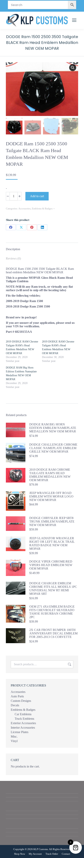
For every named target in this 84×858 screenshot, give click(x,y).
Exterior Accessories (23, 723)
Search (69, 664)
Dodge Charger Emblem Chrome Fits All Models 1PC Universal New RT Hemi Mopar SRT (53, 588)
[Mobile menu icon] (74, 20)
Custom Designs (21, 700)
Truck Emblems (24, 718)
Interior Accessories (23, 727)
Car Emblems (23, 714)
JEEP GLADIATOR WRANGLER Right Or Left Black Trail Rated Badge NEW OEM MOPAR (51, 543)
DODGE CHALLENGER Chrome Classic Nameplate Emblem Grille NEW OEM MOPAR (53, 448)
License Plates (19, 732)
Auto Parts (17, 696)
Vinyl (14, 741)
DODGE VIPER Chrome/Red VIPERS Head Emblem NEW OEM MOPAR (50, 565)
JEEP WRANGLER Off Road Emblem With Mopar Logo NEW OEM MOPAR (51, 496)
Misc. (14, 736)
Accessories (24, 208)
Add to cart (37, 196)
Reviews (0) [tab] (13, 258)
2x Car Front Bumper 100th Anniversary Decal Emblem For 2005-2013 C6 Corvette (53, 633)
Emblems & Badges (42, 208)
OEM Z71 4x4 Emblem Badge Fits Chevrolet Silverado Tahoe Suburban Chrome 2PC (52, 612)
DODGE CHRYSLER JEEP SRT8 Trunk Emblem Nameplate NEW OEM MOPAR (51, 521)
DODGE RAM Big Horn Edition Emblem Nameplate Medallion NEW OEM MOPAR (52, 428)
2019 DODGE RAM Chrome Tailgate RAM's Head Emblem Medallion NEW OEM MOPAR (50, 475)
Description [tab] (13, 249)
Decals (15, 705)
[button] (72, 67)
